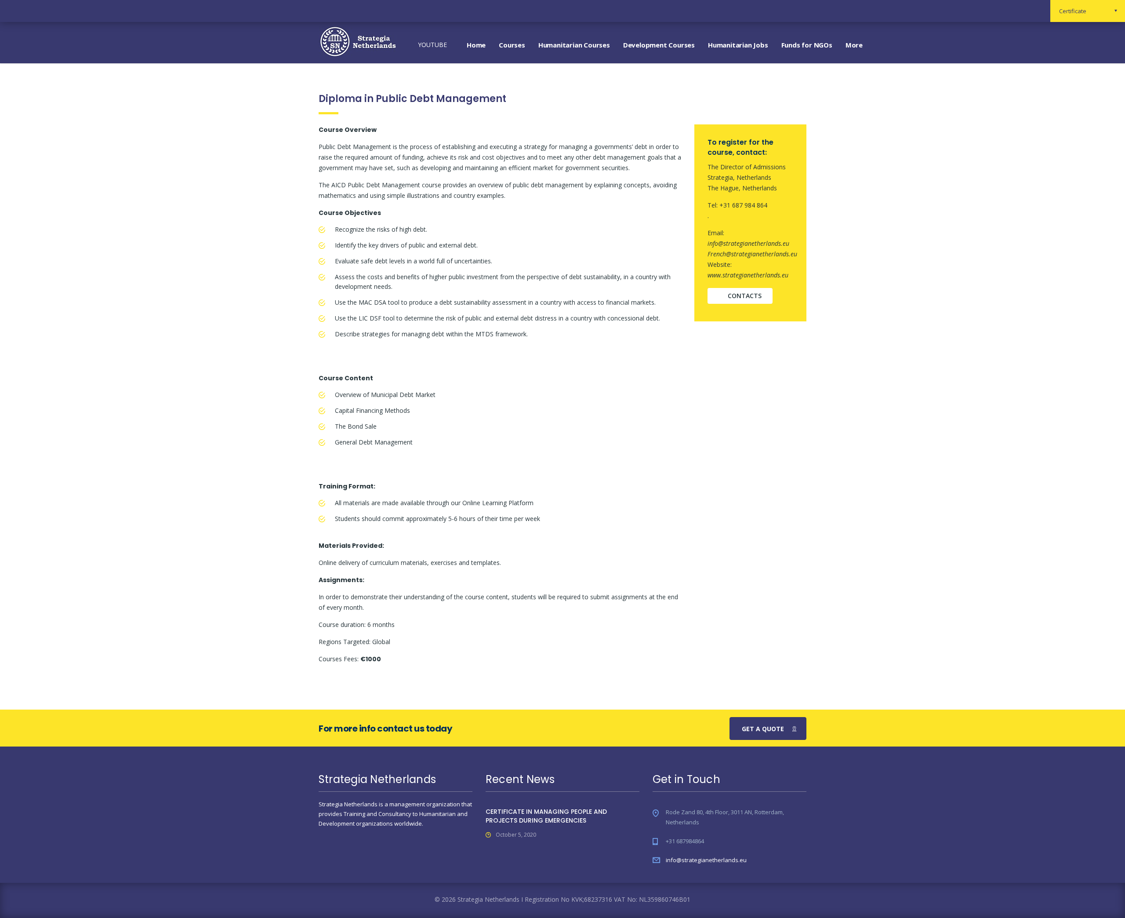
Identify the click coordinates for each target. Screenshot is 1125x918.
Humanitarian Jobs (738, 44)
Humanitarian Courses (574, 44)
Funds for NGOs (806, 44)
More (854, 44)
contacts (745, 295)
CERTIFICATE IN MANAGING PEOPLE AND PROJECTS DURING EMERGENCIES (546, 816)
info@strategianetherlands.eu (706, 860)
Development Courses (659, 44)
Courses (512, 44)
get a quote (763, 729)
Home (476, 44)
